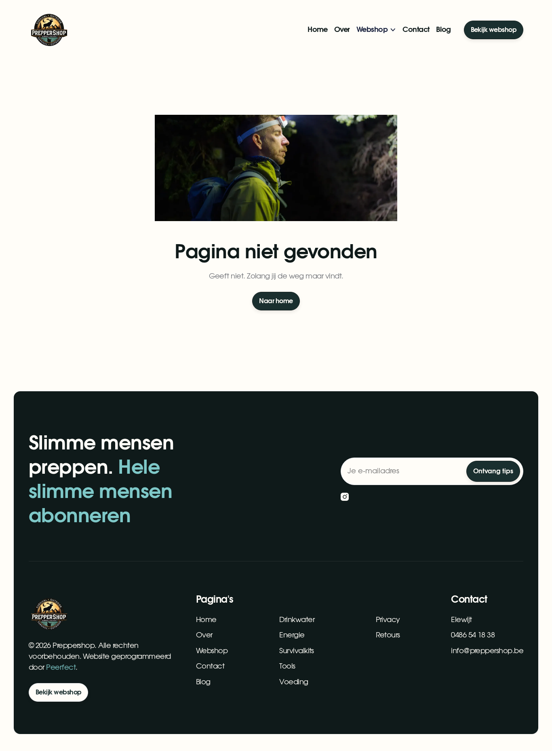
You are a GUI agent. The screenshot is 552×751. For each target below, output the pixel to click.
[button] (376, 30)
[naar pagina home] (49, 30)
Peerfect (61, 667)
